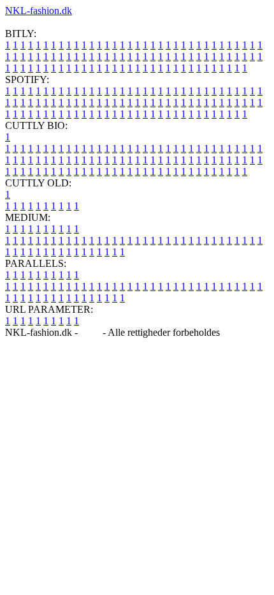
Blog (90, 332)
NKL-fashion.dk (38, 10)
